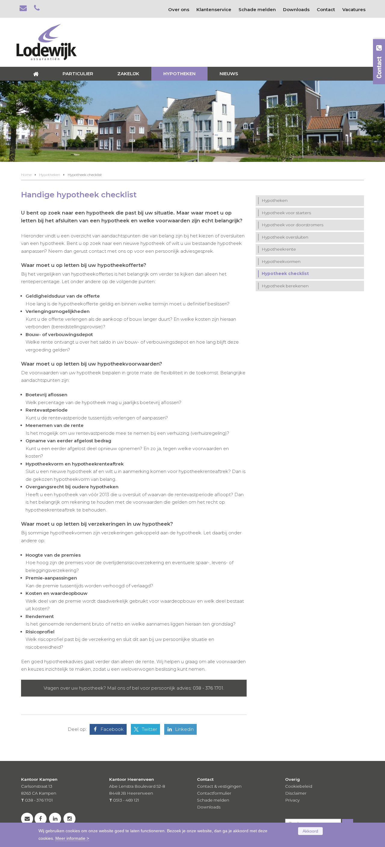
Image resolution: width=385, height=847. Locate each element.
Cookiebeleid (298, 786)
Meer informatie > (72, 838)
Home (26, 174)
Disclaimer (295, 793)
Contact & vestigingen (219, 786)
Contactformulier (214, 793)
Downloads (208, 807)
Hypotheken (49, 174)
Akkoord (310, 831)
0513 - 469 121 (126, 800)
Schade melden (213, 800)
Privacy (292, 800)
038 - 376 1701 (208, 688)
